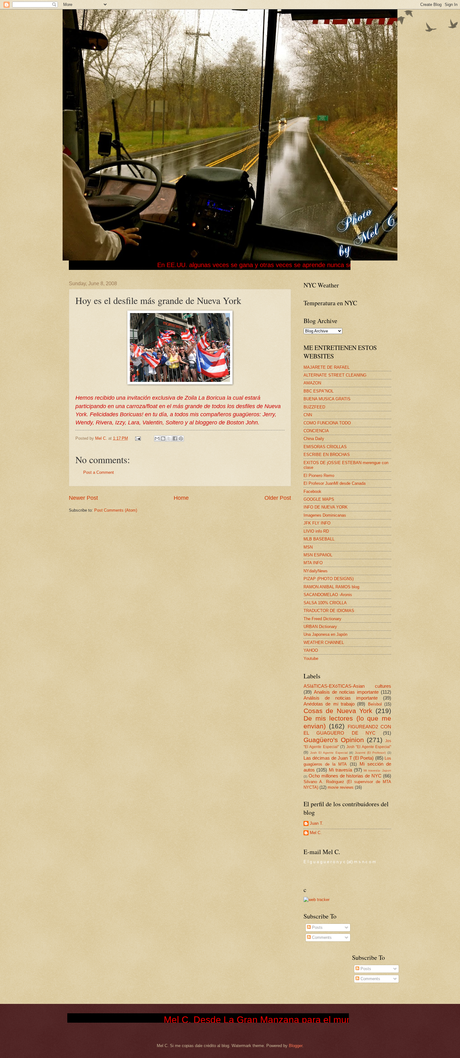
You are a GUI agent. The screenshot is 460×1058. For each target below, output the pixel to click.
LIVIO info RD (316, 531)
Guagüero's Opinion (334, 739)
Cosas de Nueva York (338, 710)
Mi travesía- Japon (377, 770)
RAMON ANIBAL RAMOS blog (331, 587)
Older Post (277, 498)
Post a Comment (98, 472)
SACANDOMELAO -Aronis (328, 594)
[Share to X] (169, 438)
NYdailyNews (316, 571)
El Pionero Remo (319, 475)
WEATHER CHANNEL (324, 642)
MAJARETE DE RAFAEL (327, 367)
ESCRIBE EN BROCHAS (327, 454)
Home (181, 498)
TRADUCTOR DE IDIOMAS (329, 610)
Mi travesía (340, 769)
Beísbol (375, 704)
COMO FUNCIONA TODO (327, 423)
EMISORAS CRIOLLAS (325, 446)
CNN (308, 415)
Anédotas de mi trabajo (329, 703)
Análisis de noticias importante (341, 698)
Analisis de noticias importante (346, 692)
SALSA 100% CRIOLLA (325, 602)
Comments (321, 937)
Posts (317, 927)
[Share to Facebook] (175, 438)
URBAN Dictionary (320, 626)
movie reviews (341, 787)
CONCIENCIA (316, 430)
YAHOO (311, 650)
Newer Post (83, 498)
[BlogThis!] (163, 438)
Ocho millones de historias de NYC (345, 775)
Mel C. (101, 438)
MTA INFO (313, 562)
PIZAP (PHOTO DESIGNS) (329, 578)
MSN (308, 547)
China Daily (314, 438)
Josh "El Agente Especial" (368, 747)
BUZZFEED (314, 407)
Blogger (295, 1045)
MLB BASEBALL (319, 539)
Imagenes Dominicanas (325, 515)
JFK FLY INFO (317, 523)
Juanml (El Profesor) (370, 752)
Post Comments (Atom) (115, 510)
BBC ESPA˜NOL (319, 391)
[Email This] (157, 438)
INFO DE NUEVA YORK (326, 507)
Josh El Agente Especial (329, 752)
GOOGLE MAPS (319, 499)
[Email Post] (137, 438)
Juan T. (316, 823)
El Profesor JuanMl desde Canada (334, 483)
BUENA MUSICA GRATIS (327, 399)
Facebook (312, 491)
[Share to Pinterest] (181, 438)
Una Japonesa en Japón (325, 634)
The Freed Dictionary (322, 618)
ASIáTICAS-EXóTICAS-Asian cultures (347, 686)
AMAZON (312, 383)
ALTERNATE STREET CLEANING (335, 375)
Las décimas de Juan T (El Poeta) (339, 758)
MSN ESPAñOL (318, 555)
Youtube (311, 658)
